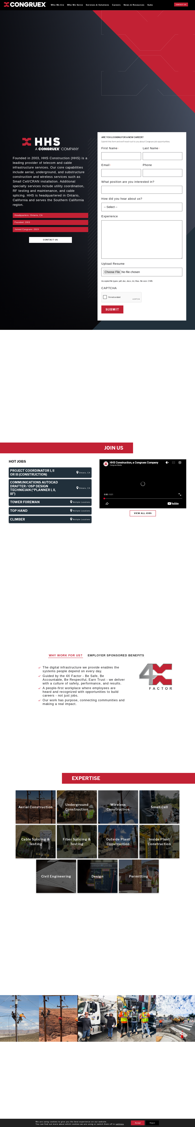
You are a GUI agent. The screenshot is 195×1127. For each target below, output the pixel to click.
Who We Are (57, 5)
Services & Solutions (97, 5)
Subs (150, 5)
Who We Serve (75, 5)
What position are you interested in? (127, 181)
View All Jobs (143, 513)
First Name (110, 148)
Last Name (151, 148)
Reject (152, 1123)
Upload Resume (113, 263)
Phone (147, 165)
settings (120, 1124)
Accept (138, 1123)
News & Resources (134, 5)
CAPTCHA (109, 288)
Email (106, 165)
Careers (116, 5)
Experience (109, 216)
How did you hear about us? (121, 198)
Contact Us (181, 4)
